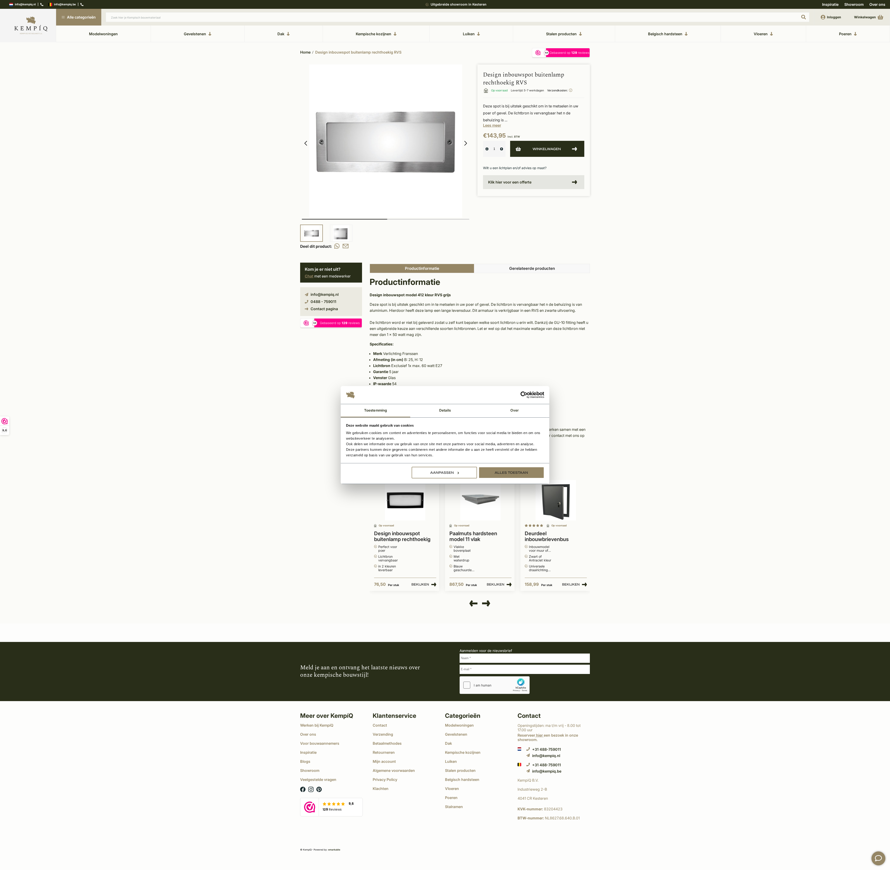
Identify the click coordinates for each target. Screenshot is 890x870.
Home (305, 52)
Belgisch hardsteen (665, 34)
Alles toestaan (511, 472)
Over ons (877, 4)
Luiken (469, 34)
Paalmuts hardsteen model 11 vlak (473, 536)
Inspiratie (830, 4)
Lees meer (492, 125)
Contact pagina (324, 309)
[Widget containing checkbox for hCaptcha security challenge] (495, 685)
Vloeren (761, 34)
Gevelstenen (195, 34)
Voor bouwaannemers (319, 743)
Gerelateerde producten (532, 268)
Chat (309, 276)
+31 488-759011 (546, 749)
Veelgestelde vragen (318, 779)
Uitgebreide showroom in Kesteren (458, 4)
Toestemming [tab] (375, 410)
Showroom (854, 4)
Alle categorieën (81, 17)
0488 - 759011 (323, 301)
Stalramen (454, 806)
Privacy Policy (385, 779)
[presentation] (473, 603)
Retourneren (384, 752)
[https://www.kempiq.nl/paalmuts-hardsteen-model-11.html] (480, 500)
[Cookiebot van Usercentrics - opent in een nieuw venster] (524, 395)
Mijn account (384, 761)
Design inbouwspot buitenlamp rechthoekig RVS (358, 52)
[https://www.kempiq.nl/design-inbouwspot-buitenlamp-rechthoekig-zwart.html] (405, 500)
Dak (280, 34)
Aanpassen (442, 472)
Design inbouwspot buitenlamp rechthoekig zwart (402, 537)
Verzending (383, 734)
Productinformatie (422, 268)
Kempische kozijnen (373, 34)
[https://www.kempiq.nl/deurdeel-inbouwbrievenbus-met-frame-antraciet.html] (556, 500)
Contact (380, 725)
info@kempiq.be (65, 4)
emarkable (334, 849)
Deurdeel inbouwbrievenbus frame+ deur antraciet (551, 537)
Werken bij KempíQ (316, 725)
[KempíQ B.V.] (554, 780)
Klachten (380, 788)
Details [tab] (445, 410)
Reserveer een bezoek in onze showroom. (548, 737)
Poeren (845, 34)
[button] (465, 143)
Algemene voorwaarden (394, 770)
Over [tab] (514, 410)
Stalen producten (561, 34)
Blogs (305, 761)
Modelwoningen (103, 34)
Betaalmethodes (387, 743)
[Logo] (31, 26)
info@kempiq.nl (25, 4)
